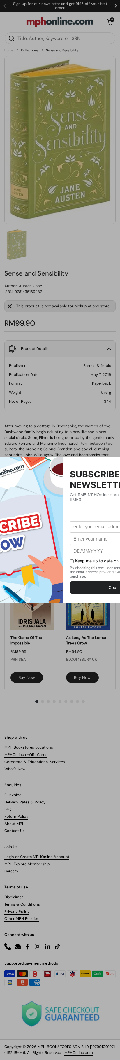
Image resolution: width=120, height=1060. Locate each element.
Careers (11, 871)
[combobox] (60, 38)
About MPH (14, 823)
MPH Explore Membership (27, 864)
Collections (29, 50)
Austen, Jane (30, 285)
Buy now (26, 677)
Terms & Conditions (22, 904)
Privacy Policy (16, 911)
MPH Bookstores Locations (28, 747)
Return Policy (16, 816)
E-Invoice (12, 794)
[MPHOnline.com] (59, 22)
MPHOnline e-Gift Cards (25, 754)
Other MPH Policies (21, 918)
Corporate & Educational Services (34, 761)
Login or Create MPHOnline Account (36, 856)
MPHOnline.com (78, 1052)
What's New (14, 768)
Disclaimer (13, 897)
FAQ (7, 809)
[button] (110, 22)
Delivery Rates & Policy (24, 802)
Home (8, 50)
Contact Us (14, 830)
